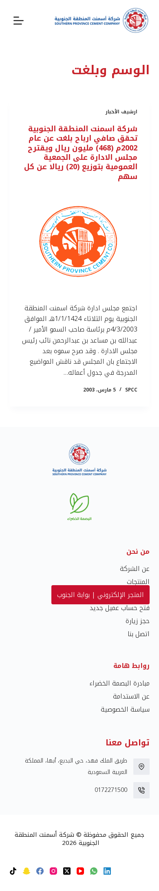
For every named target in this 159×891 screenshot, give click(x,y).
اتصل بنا (139, 634)
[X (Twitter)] (67, 871)
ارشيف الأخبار (121, 111)
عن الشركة (135, 568)
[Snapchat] (26, 871)
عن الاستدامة (131, 696)
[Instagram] (53, 871)
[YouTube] (80, 871)
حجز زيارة (138, 621)
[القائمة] (18, 20)
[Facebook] (40, 871)
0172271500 (111, 790)
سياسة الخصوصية (125, 709)
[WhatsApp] (93, 871)
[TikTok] (13, 871)
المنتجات (138, 581)
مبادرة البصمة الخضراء (119, 683)
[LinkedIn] (107, 871)
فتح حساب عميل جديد (120, 607)
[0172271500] (141, 790)
